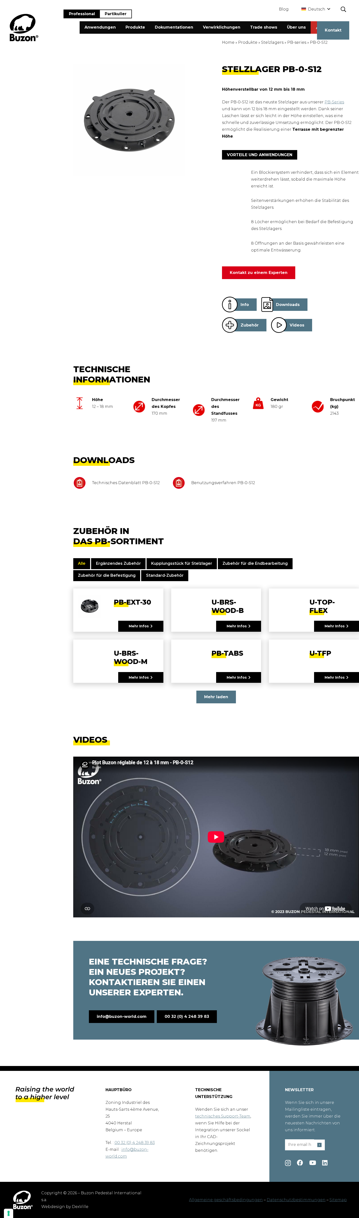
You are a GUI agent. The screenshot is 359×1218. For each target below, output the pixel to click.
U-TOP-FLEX (322, 606)
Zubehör (250, 325)
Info (245, 304)
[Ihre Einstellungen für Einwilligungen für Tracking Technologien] (8, 1213)
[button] (315, 9)
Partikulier (116, 13)
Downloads (288, 304)
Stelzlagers (272, 42)
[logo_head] (24, 27)
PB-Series (334, 102)
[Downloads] (267, 304)
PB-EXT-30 (132, 602)
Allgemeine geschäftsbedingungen (226, 1199)
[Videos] (279, 325)
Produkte (247, 42)
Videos (297, 325)
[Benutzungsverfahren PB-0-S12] (181, 483)
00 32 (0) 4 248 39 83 (135, 1142)
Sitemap (338, 1199)
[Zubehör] (230, 325)
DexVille (80, 1206)
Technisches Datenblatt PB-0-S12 (126, 482)
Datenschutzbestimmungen (296, 1199)
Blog (284, 9)
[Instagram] (288, 1163)
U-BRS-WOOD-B (227, 606)
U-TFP (320, 653)
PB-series (296, 42)
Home (228, 42)
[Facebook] (300, 1163)
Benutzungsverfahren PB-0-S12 (223, 482)
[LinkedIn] (324, 1163)
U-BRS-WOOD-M (131, 657)
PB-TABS (227, 653)
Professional (82, 13)
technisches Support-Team (222, 1116)
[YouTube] (312, 1163)
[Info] (230, 304)
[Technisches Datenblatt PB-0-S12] (82, 483)
